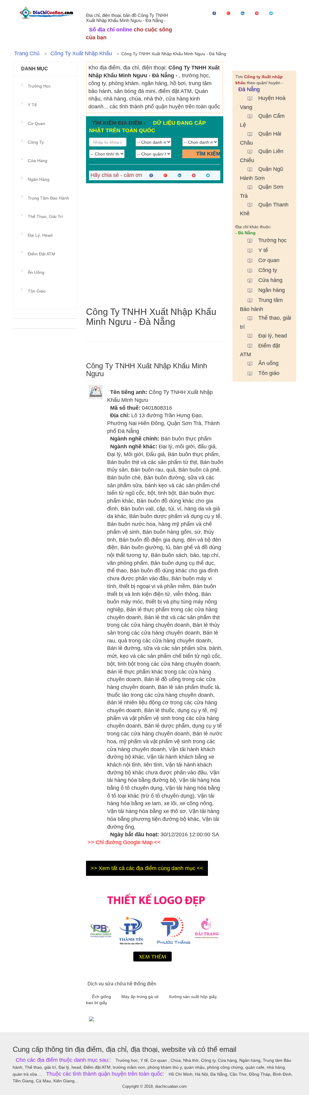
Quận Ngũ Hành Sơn (261, 173)
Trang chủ (27, 53)
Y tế (263, 250)
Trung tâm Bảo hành (261, 304)
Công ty (267, 270)
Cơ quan (268, 260)
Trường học (272, 240)
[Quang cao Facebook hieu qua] (191, 1019)
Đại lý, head (272, 336)
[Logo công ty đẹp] (154, 926)
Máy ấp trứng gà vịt (140, 996)
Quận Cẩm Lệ (262, 120)
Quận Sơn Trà (261, 191)
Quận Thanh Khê (264, 209)
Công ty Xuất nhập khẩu (81, 53)
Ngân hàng (271, 290)
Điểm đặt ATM (260, 350)
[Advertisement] (154, 245)
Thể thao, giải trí (265, 322)
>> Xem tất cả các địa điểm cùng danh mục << (147, 868)
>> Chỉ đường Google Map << (124, 842)
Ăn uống (268, 363)
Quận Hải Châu (260, 138)
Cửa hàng (270, 280)
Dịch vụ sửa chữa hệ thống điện (122, 983)
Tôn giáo (268, 373)
